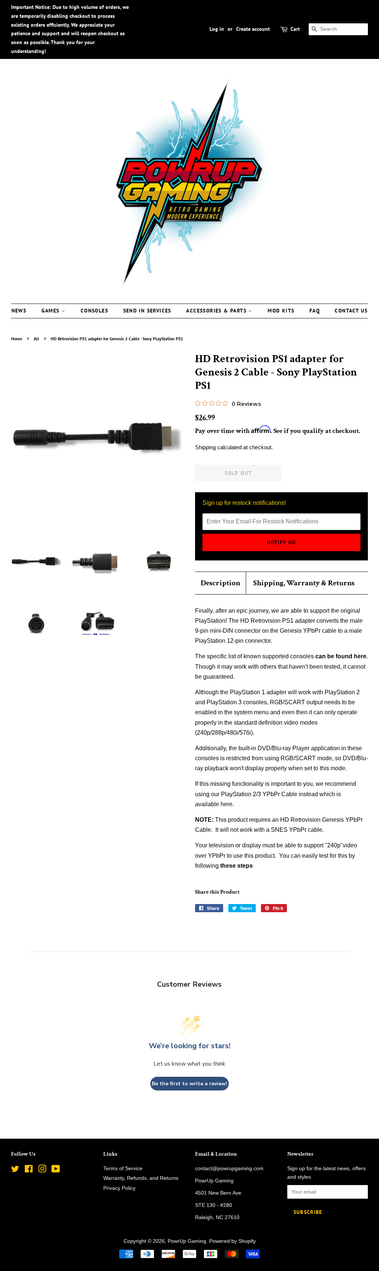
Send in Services (147, 310)
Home (16, 338)
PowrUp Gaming (187, 1241)
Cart (295, 29)
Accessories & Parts (217, 310)
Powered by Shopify (232, 1241)
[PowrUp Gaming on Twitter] (15, 1170)
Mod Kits (281, 310)
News (19, 310)
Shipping (205, 447)
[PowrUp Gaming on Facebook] (28, 1170)
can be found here (340, 656)
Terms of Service (122, 1168)
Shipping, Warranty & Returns (304, 583)
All (36, 338)
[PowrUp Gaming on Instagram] (42, 1170)
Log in (216, 29)
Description (220, 583)
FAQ (314, 310)
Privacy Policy (119, 1188)
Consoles (94, 310)
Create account (253, 29)
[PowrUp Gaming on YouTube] (55, 1170)
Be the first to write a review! (189, 1083)
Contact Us (351, 310)
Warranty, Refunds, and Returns (140, 1178)
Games (51, 310)
